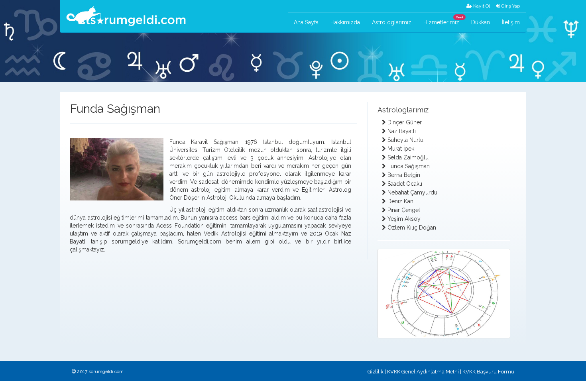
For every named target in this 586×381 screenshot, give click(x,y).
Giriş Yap (510, 6)
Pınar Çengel (403, 210)
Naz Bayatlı (401, 131)
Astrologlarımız (391, 22)
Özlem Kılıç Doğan (411, 227)
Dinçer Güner (404, 122)
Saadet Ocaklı (404, 184)
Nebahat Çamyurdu (412, 192)
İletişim (511, 22)
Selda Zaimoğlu (408, 157)
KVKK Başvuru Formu (488, 372)
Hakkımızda (345, 22)
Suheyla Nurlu (405, 140)
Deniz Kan (400, 201)
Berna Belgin (403, 175)
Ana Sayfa (306, 22)
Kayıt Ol (481, 6)
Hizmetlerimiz (443, 20)
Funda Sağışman (408, 166)
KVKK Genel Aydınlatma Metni (423, 372)
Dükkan (480, 22)
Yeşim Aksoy (404, 219)
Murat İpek (400, 148)
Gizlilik (375, 372)
